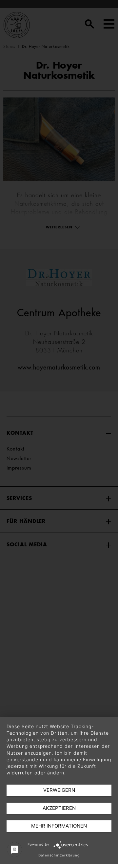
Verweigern (59, 790)
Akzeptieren (59, 808)
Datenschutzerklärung (59, 855)
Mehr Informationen (59, 826)
